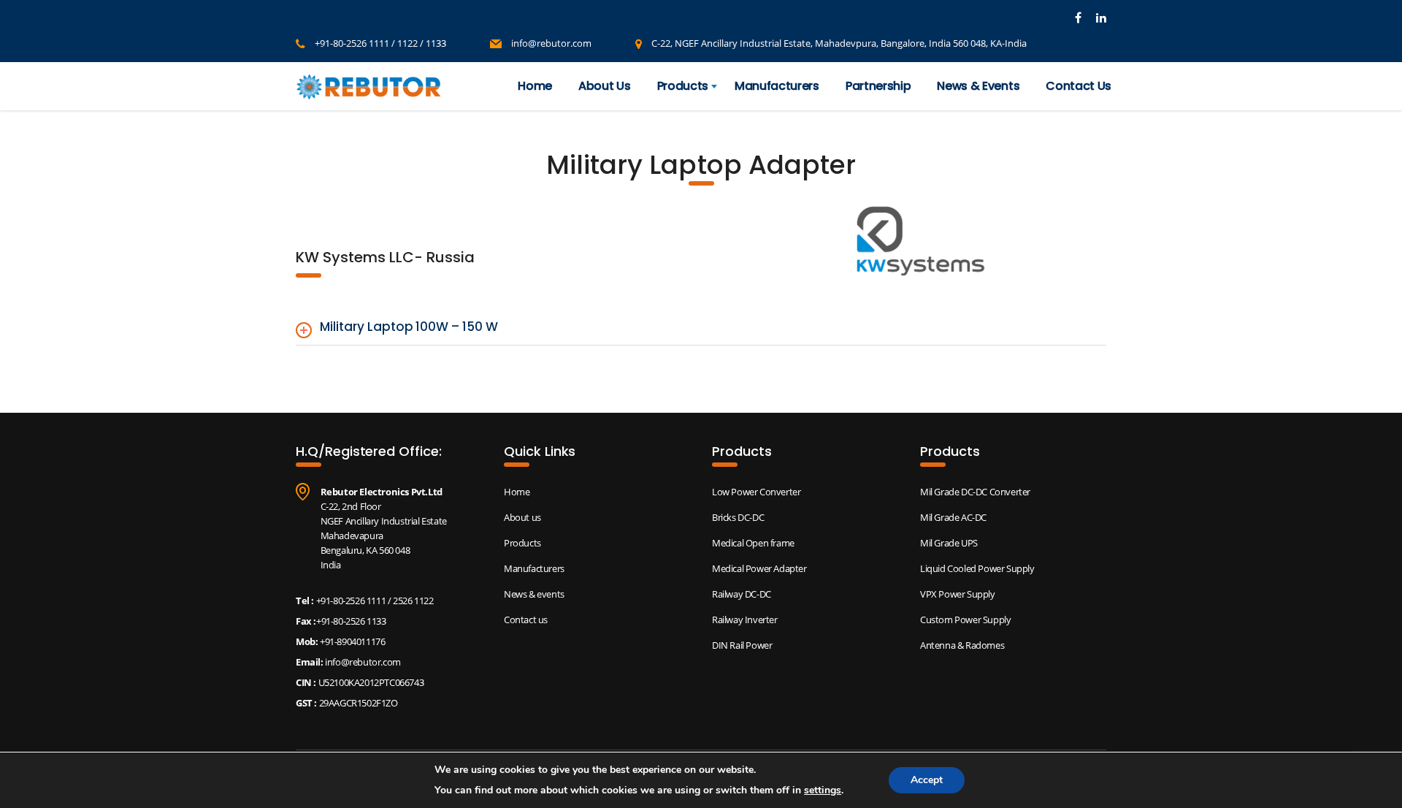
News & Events (978, 85)
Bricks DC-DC (738, 517)
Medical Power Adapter (759, 568)
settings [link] (822, 790)
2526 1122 (413, 600)
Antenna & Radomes (962, 645)
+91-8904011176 (351, 641)
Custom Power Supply (965, 619)
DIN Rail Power (742, 645)
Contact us (526, 619)
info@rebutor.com (551, 43)
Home (535, 85)
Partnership (878, 85)
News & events (534, 594)
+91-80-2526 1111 (351, 600)
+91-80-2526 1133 (351, 621)
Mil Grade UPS (949, 542)
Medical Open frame (753, 542)
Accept (927, 780)
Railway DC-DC (741, 594)
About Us (604, 85)
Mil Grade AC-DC (953, 517)
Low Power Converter (756, 491)
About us (522, 517)
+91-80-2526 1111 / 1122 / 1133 (380, 43)
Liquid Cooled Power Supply (977, 568)
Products (682, 85)
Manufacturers (777, 85)
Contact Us (1078, 85)
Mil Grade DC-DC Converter (975, 491)
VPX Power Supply (957, 594)
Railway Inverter (745, 619)
